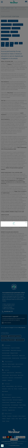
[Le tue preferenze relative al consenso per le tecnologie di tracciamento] (2, 445)
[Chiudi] (26, 222)
